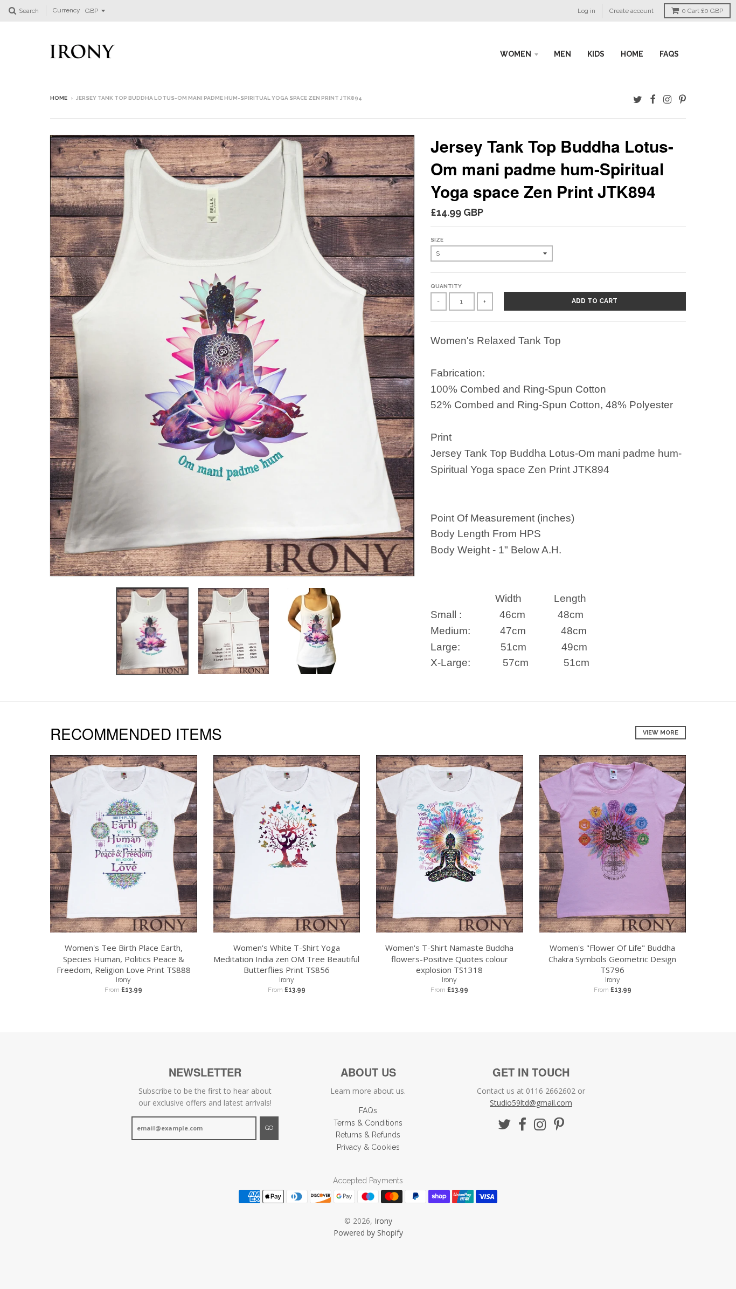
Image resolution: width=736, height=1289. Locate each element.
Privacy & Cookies (368, 1147)
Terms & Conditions (368, 1123)
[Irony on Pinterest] (682, 99)
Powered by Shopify (368, 1233)
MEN (562, 54)
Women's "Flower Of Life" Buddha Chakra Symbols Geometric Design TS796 (612, 959)
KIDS (596, 54)
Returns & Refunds (368, 1134)
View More (660, 732)
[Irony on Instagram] (667, 99)
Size (437, 240)
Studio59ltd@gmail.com (531, 1103)
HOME (632, 54)
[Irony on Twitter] (637, 99)
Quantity (446, 286)
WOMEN (515, 54)
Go (269, 1128)
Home (58, 98)
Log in (586, 11)
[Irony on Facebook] (653, 99)
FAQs (669, 54)
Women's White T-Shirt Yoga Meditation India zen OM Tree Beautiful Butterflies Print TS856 (286, 959)
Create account (631, 11)
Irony (123, 980)
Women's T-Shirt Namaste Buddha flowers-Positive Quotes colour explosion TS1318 (449, 959)
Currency (66, 11)
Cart (702, 11)
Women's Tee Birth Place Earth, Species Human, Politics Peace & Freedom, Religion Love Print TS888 (124, 959)
